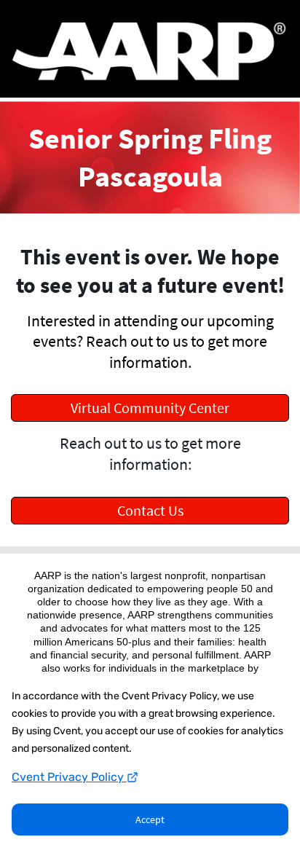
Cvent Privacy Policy (69, 777)
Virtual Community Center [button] (150, 407)
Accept (150, 819)
